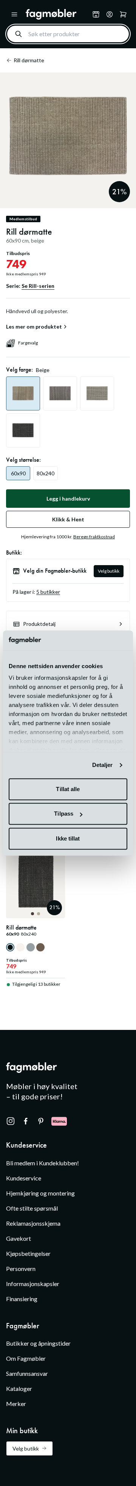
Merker (16, 1403)
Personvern (21, 1268)
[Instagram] (10, 1121)
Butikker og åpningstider (38, 1343)
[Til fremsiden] (57, 14)
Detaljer (102, 765)
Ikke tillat (68, 838)
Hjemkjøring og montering (40, 1193)
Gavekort (18, 1238)
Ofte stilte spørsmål (32, 1208)
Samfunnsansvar (27, 1373)
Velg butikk (108, 571)
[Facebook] (25, 1121)
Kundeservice (23, 1178)
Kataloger (19, 1388)
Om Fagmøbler (26, 1358)
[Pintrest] (40, 1121)
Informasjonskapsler (32, 1283)
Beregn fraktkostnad (94, 536)
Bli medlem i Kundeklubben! (42, 1162)
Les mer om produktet (34, 327)
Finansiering (21, 1298)
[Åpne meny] (14, 14)
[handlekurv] (109, 14)
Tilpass (63, 814)
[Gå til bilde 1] (32, 913)
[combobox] (68, 34)
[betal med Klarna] (59, 1121)
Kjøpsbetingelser (28, 1253)
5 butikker (48, 592)
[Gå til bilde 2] (38, 913)
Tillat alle (68, 789)
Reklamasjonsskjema (33, 1223)
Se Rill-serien (38, 286)
